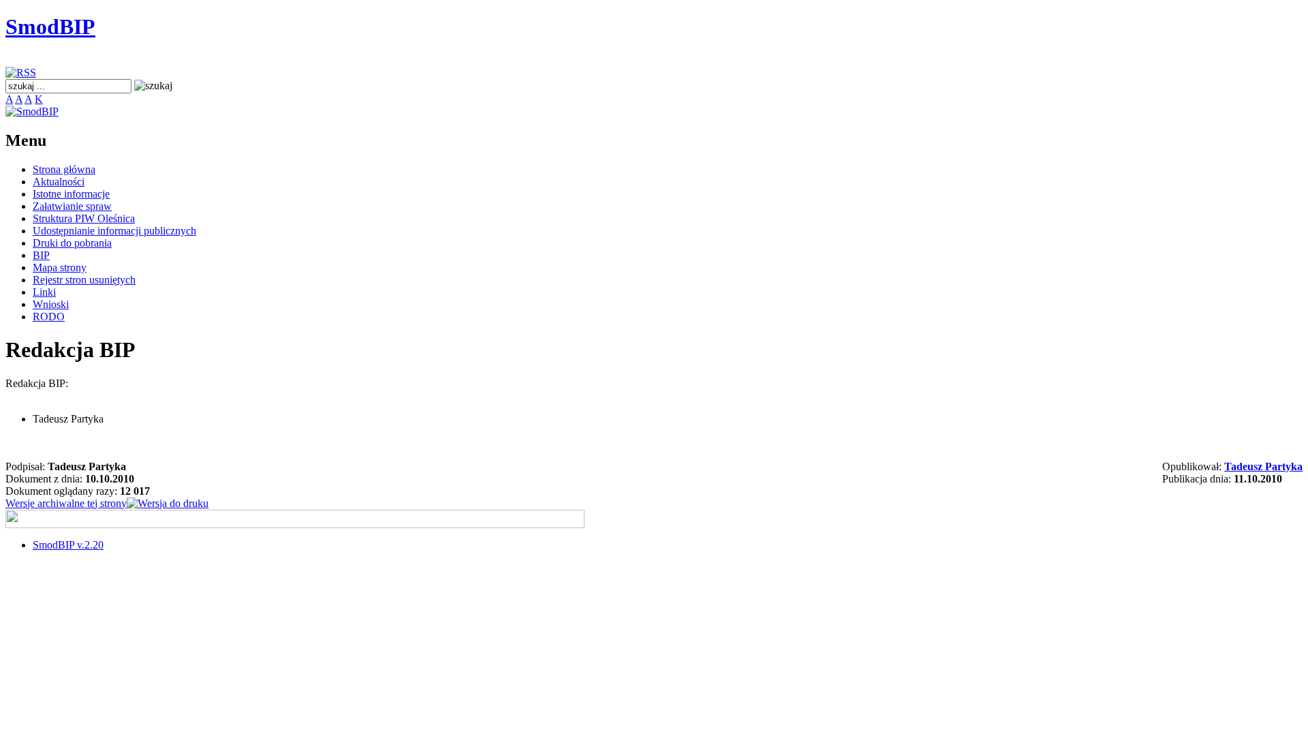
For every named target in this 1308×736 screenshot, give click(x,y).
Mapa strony (60, 267)
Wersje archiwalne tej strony (66, 503)
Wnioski (51, 304)
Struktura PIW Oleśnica (84, 218)
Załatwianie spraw (72, 206)
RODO (49, 316)
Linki (44, 292)
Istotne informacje (71, 194)
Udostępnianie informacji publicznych (114, 230)
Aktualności (58, 181)
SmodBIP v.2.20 (68, 545)
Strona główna (64, 169)
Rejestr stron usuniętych (84, 280)
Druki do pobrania (72, 243)
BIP (41, 255)
